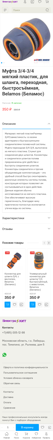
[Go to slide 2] (4, 62)
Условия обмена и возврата (18, 377)
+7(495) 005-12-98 (13, 332)
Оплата (7, 402)
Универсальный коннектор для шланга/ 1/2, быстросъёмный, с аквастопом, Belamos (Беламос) (39, 281)
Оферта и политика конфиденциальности (25, 367)
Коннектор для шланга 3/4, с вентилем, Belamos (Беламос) (13, 279)
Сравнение (9, 407)
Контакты (8, 391)
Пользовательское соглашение (20, 372)
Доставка (8, 397)
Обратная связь (11, 383)
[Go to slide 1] (1, 62)
